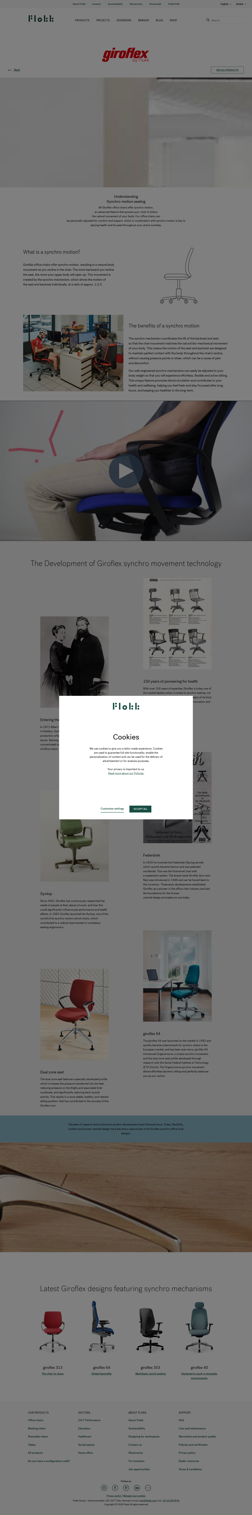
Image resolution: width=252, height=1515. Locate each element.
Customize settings (112, 808)
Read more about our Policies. (126, 773)
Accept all (140, 809)
